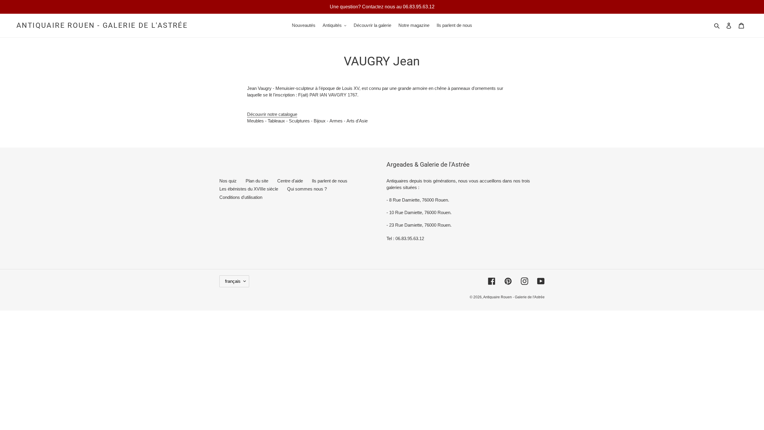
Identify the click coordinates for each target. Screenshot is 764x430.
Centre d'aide (290, 180)
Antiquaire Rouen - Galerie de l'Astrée (102, 25)
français (233, 281)
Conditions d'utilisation (240, 197)
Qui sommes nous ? (307, 188)
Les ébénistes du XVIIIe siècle (248, 188)
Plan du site (257, 180)
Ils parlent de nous (329, 180)
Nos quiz (228, 180)
